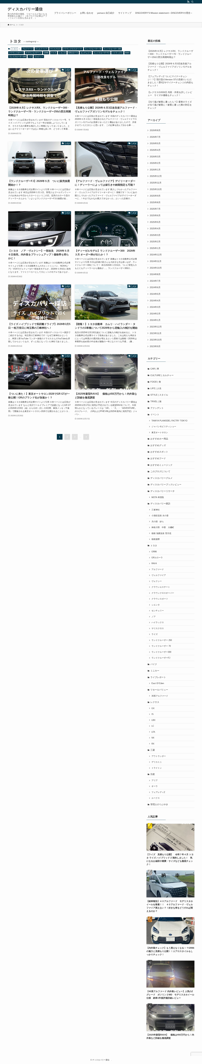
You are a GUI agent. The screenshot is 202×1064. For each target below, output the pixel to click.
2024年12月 (156, 254)
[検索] (192, 1)
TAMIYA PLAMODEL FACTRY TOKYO (169, 421)
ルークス (156, 798)
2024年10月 (156, 268)
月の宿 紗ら (158, 522)
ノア (30, 56)
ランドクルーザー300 (17, 56)
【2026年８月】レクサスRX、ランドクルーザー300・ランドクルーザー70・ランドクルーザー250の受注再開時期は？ (170, 54)
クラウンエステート (33, 53)
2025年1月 (155, 248)
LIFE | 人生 (155, 388)
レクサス (154, 702)
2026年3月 (155, 156)
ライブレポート (158, 677)
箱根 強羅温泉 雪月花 (161, 533)
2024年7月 (155, 281)
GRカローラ (73, 53)
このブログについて (160, 471)
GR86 (46, 53)
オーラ (155, 786)
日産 (152, 774)
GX (153, 708)
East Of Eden (158, 683)
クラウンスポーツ (16, 53)
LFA (153, 732)
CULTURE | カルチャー (162, 375)
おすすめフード (158, 458)
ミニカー (154, 670)
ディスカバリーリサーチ (162, 491)
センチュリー (86, 53)
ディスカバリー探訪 (160, 503)
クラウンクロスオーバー (72, 49)
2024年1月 (155, 320)
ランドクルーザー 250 (112, 49)
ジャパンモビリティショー (164, 426)
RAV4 (127, 53)
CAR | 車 (154, 368)
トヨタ (153, 545)
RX (153, 744)
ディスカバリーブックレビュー (165, 484)
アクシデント (157, 408)
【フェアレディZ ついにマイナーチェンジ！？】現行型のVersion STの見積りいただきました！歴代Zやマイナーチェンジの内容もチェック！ (170, 81)
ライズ (53, 53)
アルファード (27, 49)
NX (153, 738)
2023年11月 (155, 333)
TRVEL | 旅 (155, 401)
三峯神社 (156, 510)
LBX (153, 720)
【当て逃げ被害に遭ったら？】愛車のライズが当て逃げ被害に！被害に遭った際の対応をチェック (170, 105)
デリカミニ (157, 762)
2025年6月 (155, 215)
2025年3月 (155, 235)
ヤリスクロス (55, 49)
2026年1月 (155, 169)
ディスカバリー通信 (27, 9)
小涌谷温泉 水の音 (160, 516)
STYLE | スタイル (159, 395)
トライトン (157, 768)
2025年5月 (155, 222)
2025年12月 (156, 176)
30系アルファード (160, 696)
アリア (155, 780)
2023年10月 (156, 339)
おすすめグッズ (158, 445)
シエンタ (62, 53)
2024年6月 (155, 287)
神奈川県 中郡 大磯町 (163, 527)
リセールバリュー (159, 689)
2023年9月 (155, 346)
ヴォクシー (39, 56)
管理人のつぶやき (159, 804)
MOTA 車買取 (158, 497)
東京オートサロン (160, 432)
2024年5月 (155, 294)
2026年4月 (155, 150)
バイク (153, 664)
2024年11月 (155, 261)
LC (153, 726)
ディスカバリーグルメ (161, 478)
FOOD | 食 (155, 381)
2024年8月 (155, 274)
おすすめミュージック (161, 465)
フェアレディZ (158, 792)
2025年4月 (155, 228)
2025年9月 (155, 195)
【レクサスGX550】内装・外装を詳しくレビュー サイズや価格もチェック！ (170, 94)
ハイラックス (117, 53)
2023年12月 (156, 326)
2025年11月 (155, 182)
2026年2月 (155, 163)
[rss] (188, 1)
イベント (154, 414)
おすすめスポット (159, 451)
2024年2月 (155, 313)
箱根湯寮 (156, 539)
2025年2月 (155, 241)
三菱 (152, 750)
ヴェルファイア (41, 49)
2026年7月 (155, 137)
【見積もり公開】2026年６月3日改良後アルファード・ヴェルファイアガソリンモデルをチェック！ (170, 66)
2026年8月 (155, 130)
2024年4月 (155, 300)
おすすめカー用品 (159, 438)
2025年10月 (156, 189)
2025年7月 (155, 209)
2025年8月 (155, 202)
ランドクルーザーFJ (102, 53)
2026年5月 (155, 143)
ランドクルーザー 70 (93, 49)
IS (153, 714)
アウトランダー (159, 756)
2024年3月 (155, 307)
